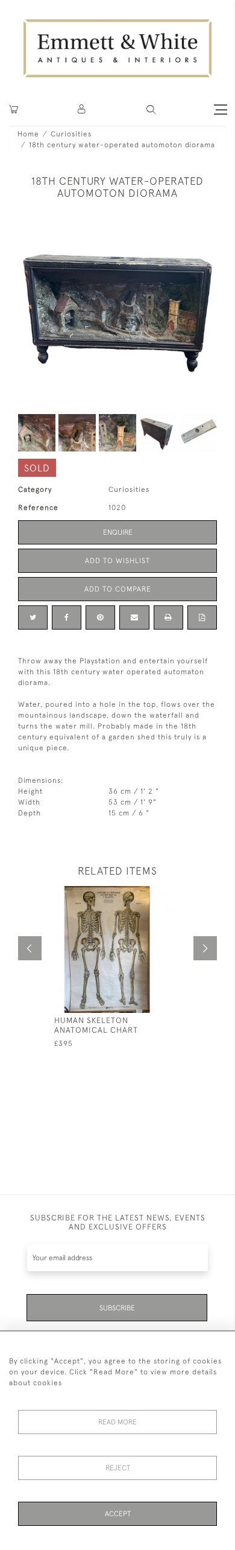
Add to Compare (117, 589)
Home (28, 134)
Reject (117, 1468)
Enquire (118, 532)
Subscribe (117, 1308)
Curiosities (71, 134)
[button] (151, 109)
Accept (118, 1514)
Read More (117, 1422)
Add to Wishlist (117, 561)
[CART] (13, 109)
